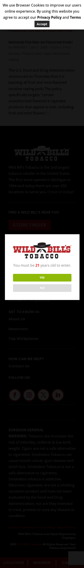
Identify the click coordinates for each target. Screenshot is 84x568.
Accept (42, 24)
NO (42, 288)
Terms (75, 17)
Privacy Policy (49, 17)
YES (42, 277)
